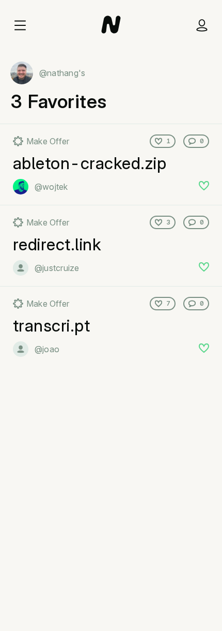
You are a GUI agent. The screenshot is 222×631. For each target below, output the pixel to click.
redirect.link (57, 244)
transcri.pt (51, 326)
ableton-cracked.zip (89, 163)
